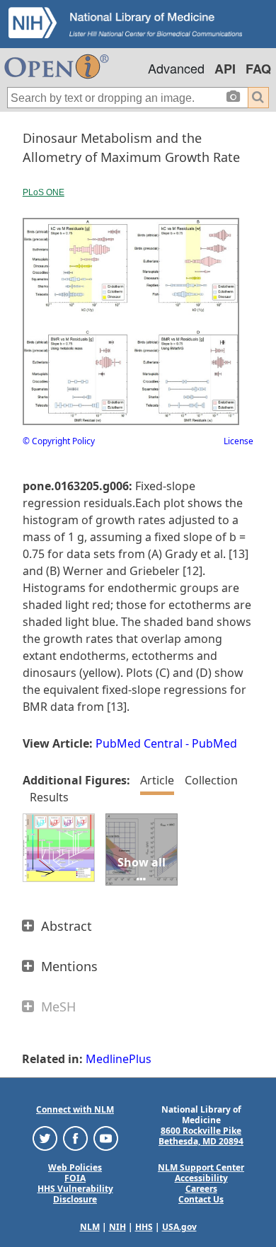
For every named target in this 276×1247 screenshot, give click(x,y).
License (238, 441)
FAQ (258, 68)
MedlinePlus (118, 1059)
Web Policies (75, 1167)
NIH (117, 1227)
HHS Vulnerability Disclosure (75, 1194)
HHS (144, 1227)
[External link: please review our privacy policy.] (45, 1138)
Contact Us (201, 1199)
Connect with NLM (75, 1109)
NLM (90, 1227)
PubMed (214, 743)
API (225, 68)
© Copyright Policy (59, 441)
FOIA (75, 1178)
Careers (201, 1189)
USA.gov (179, 1227)
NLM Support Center (201, 1167)
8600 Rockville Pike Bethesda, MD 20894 (201, 1136)
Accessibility (201, 1178)
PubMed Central (139, 743)
